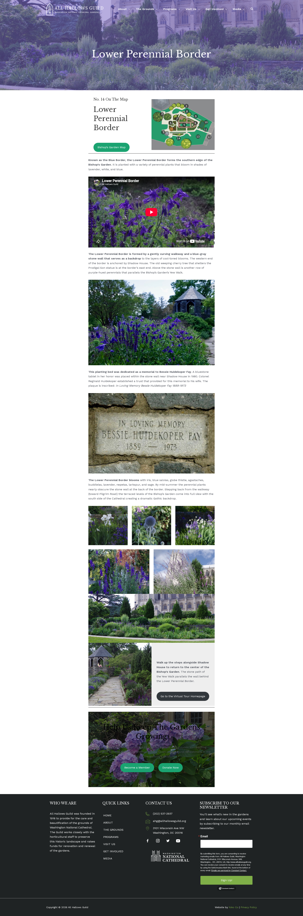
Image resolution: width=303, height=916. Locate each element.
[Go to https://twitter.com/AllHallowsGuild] (168, 841)
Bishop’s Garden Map (111, 147)
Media (237, 9)
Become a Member (137, 767)
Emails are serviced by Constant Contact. (229, 870)
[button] (252, 9)
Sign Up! (226, 880)
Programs (170, 9)
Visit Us (191, 9)
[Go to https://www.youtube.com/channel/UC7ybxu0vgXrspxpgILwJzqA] (178, 841)
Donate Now (170, 767)
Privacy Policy (249, 907)
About (122, 9)
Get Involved (215, 9)
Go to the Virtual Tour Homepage (183, 696)
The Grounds (145, 9)
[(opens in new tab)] (170, 855)
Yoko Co (233, 907)
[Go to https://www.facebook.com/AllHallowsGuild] (148, 841)
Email (204, 836)
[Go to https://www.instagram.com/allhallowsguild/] (158, 841)
